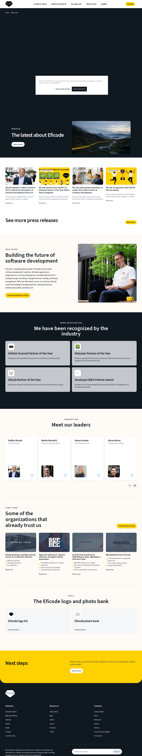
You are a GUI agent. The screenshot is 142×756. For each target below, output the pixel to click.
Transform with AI (40, 4)
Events (52, 724)
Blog (51, 716)
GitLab (7, 728)
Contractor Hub (10, 736)
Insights (104, 4)
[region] (71, 85)
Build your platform (59, 4)
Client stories (91, 4)
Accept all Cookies (79, 89)
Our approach (76, 4)
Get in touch (18, 144)
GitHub (7, 724)
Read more (131, 222)
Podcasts (53, 728)
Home (7, 12)
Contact (130, 4)
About (96, 716)
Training (7, 732)
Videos (52, 732)
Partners (96, 728)
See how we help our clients (17, 295)
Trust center (98, 736)
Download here (13, 629)
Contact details (99, 712)
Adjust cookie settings (63, 89)
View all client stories (127, 526)
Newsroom (97, 720)
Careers (96, 724)
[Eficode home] (9, 4)
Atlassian (8, 720)
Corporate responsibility (102, 732)
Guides (52, 720)
